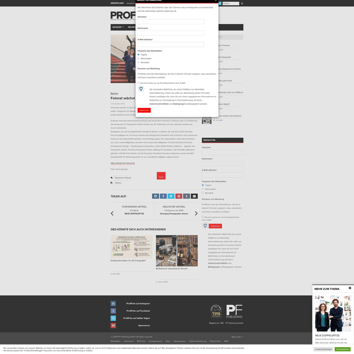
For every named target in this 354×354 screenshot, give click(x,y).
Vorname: (142, 16)
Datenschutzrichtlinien (159, 103)
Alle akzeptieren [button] (342, 349)
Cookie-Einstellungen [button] (323, 349)
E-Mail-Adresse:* (145, 39)
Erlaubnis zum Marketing (149, 68)
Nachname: (143, 28)
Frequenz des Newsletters (150, 50)
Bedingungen (179, 103)
